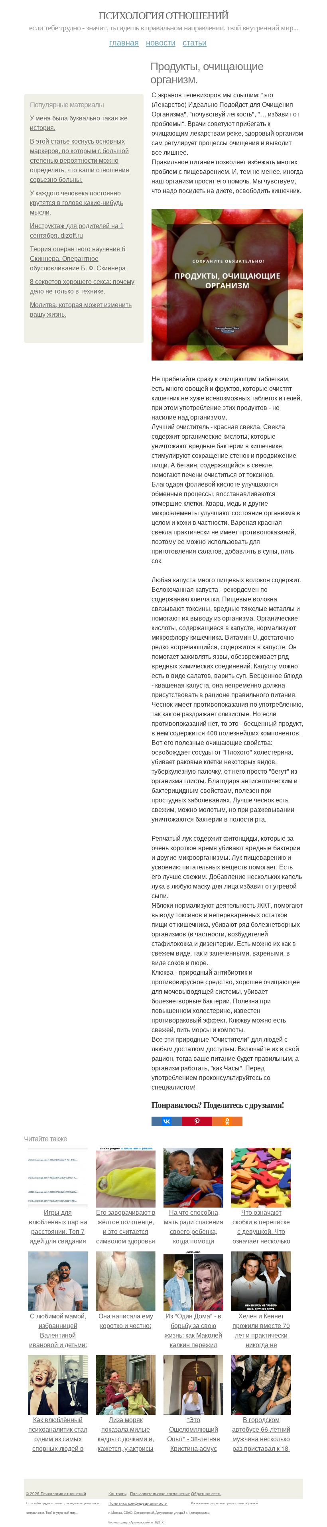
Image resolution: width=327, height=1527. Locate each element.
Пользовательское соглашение (160, 1493)
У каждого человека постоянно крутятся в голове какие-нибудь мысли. (76, 203)
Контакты (117, 1493)
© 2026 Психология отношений (56, 1493)
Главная (124, 42)
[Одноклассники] (227, 1121)
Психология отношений (163, 15)
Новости (160, 42)
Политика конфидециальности (137, 1503)
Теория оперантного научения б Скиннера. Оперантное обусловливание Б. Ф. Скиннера (78, 259)
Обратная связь (206, 1493)
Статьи (195, 42)
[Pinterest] (197, 1121)
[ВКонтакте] (167, 1121)
